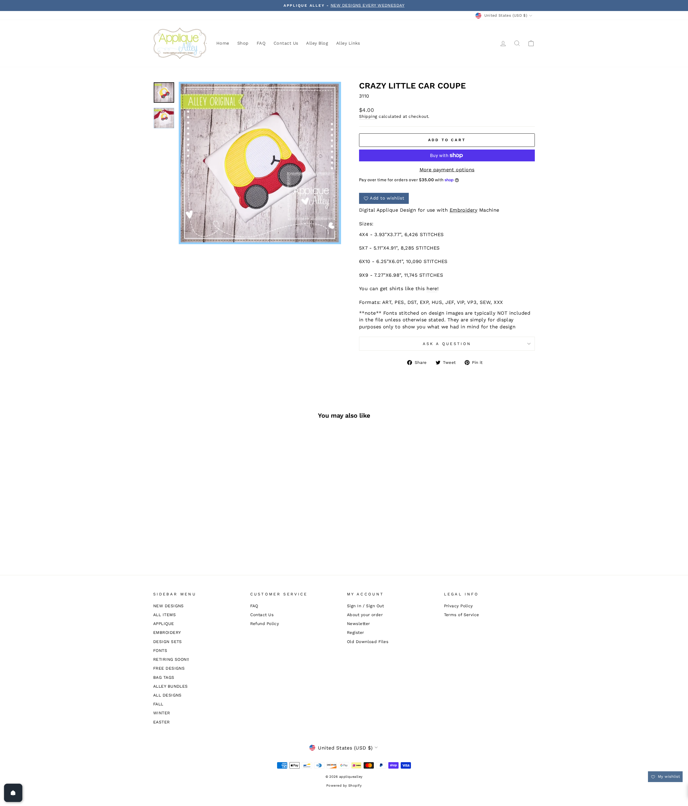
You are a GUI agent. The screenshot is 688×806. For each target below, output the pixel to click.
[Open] (13, 793)
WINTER (161, 713)
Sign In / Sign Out (365, 605)
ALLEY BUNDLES (170, 686)
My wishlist (668, 776)
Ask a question (447, 344)
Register (355, 632)
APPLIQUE (163, 623)
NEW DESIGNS (168, 605)
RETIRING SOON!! (171, 659)
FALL (158, 704)
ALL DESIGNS (167, 695)
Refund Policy (264, 623)
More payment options (447, 169)
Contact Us (286, 43)
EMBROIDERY (167, 632)
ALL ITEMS (164, 614)
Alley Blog (317, 43)
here (432, 288)
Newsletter (358, 623)
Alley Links (348, 43)
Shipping (368, 116)
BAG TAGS (163, 677)
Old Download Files (367, 641)
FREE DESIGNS (169, 668)
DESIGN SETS (167, 641)
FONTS (160, 650)
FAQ (261, 43)
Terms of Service (461, 614)
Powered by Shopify (344, 785)
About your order (365, 614)
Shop (243, 43)
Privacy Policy (458, 605)
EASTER (161, 722)
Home (222, 43)
